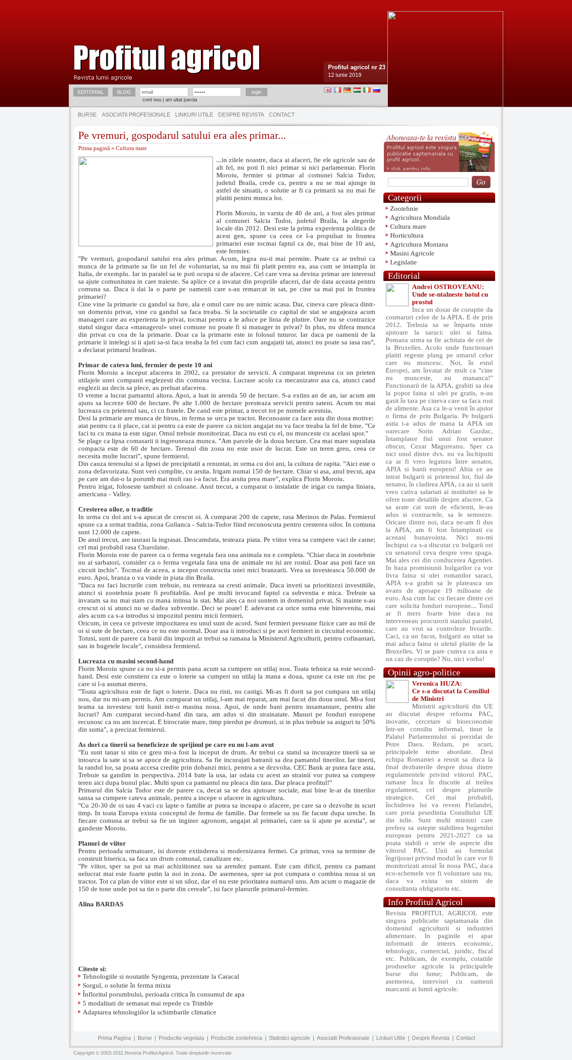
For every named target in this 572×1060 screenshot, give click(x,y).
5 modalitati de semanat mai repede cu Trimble (148, 1003)
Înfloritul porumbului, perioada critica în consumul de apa (163, 994)
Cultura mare (131, 148)
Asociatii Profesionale (136, 115)
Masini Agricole (412, 253)
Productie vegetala (181, 1038)
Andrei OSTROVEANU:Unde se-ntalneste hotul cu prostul (450, 294)
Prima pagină (94, 148)
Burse (87, 115)
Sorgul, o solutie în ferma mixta (127, 985)
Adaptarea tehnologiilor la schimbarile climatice (149, 1012)
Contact (281, 115)
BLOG (124, 92)
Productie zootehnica (236, 1038)
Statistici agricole (289, 1038)
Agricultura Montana (419, 244)
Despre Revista (241, 115)
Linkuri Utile (194, 115)
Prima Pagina (114, 1038)
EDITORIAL (91, 92)
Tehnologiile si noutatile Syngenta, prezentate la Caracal (161, 976)
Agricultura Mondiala (420, 217)
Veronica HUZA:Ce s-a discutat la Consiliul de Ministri (450, 691)
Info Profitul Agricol (425, 902)
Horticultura (407, 235)
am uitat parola (181, 99)
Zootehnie (404, 208)
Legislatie (403, 262)
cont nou (152, 99)
